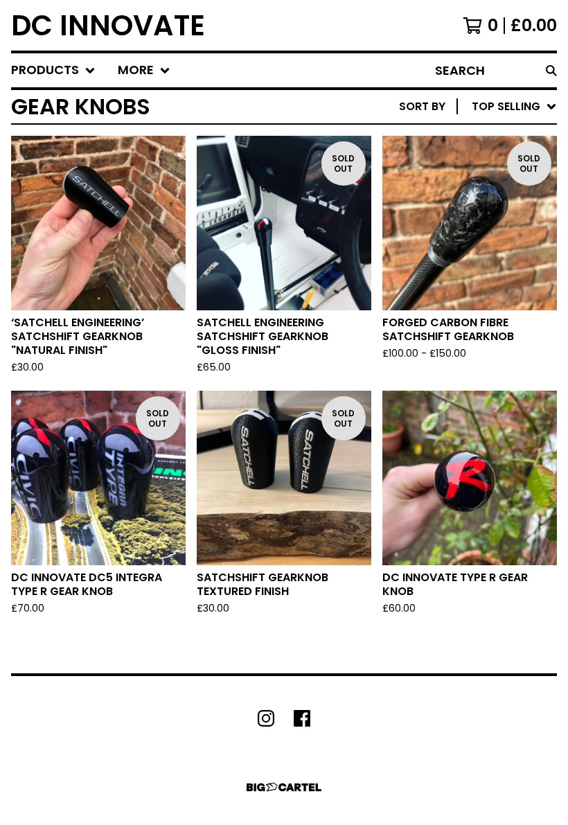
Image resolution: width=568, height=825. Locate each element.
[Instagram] (266, 718)
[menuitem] (53, 70)
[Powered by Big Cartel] (284, 787)
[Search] (551, 70)
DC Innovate (108, 25)
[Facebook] (302, 718)
